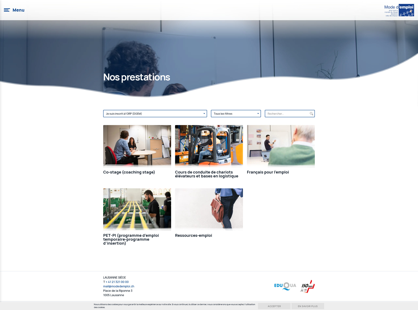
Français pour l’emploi (268, 172)
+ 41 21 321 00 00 (117, 282)
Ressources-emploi (193, 235)
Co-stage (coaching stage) (129, 172)
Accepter (274, 306)
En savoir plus (308, 306)
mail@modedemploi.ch (118, 286)
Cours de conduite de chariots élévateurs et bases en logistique (206, 174)
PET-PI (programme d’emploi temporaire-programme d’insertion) (131, 239)
